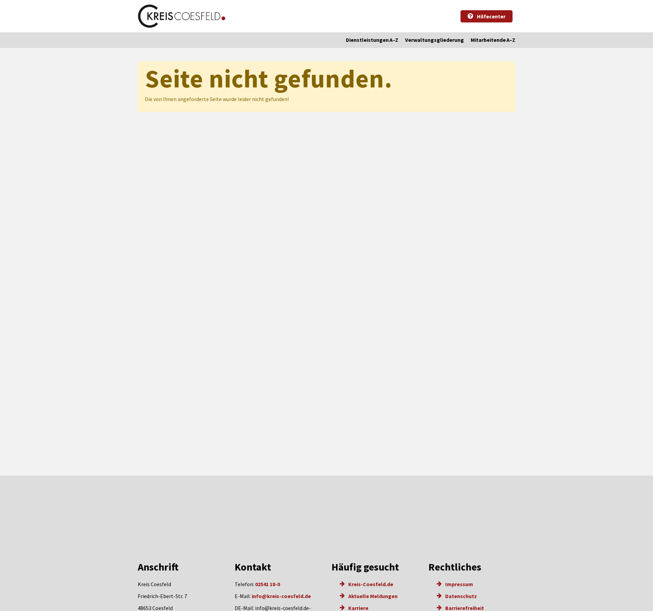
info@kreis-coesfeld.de (281, 596)
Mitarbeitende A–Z (493, 39)
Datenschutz (460, 596)
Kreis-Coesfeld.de (370, 584)
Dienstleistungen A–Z (372, 39)
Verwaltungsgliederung (434, 39)
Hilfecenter (490, 16)
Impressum (458, 584)
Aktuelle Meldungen (372, 596)
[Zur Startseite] (181, 16)
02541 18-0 (267, 584)
